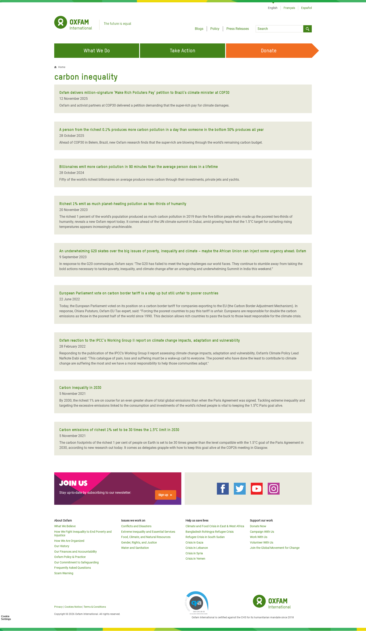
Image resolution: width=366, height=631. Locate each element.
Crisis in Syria (194, 553)
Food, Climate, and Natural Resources (146, 537)
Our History (61, 546)
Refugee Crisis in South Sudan (205, 537)
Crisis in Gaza (194, 542)
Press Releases (237, 29)
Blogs (199, 29)
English (272, 8)
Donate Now (258, 526)
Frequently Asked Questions (72, 567)
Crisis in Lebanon (197, 547)
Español (306, 8)
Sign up (163, 494)
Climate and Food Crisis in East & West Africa (215, 526)
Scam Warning (63, 573)
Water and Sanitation (135, 547)
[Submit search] (307, 28)
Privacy (58, 606)
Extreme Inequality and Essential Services (148, 531)
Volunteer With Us (261, 542)
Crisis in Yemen (195, 558)
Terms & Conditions (95, 606)
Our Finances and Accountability (75, 551)
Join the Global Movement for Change (274, 547)
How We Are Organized (69, 540)
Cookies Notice (73, 606)
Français (289, 8)
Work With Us (258, 537)
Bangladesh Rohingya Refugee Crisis (210, 531)
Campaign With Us (262, 531)
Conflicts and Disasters (136, 526)
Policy (214, 29)
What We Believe (65, 526)
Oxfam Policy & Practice (70, 557)
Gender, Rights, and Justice (139, 542)
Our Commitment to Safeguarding (76, 562)
